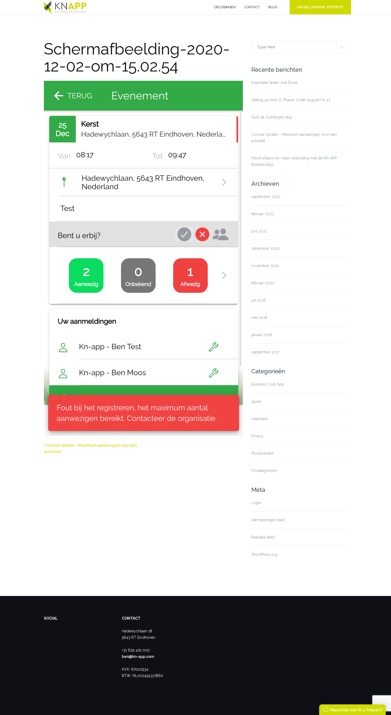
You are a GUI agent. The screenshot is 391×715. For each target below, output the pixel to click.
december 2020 (265, 248)
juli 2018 (258, 300)
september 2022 (265, 196)
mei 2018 (259, 317)
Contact (252, 7)
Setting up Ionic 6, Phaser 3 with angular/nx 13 (290, 100)
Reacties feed (262, 537)
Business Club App (267, 384)
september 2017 (265, 352)
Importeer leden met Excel (274, 83)
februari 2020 (262, 283)
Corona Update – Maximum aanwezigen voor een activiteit (294, 137)
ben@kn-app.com (138, 656)
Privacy (257, 436)
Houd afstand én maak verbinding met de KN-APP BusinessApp (294, 161)
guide (256, 401)
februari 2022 (262, 214)
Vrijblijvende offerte (320, 7)
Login (256, 503)
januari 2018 (261, 335)
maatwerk (259, 419)
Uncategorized (264, 470)
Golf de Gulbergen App (271, 117)
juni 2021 (259, 231)
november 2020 (265, 266)
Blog (272, 7)
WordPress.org (264, 554)
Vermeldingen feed (268, 520)
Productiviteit (262, 453)
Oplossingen (224, 7)
